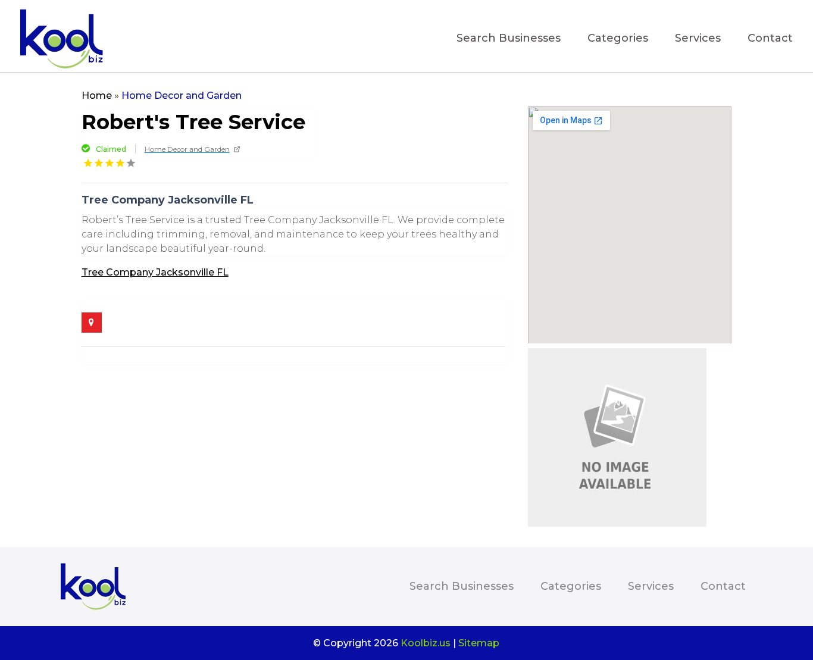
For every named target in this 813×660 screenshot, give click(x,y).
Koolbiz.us (426, 643)
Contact (770, 39)
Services (698, 39)
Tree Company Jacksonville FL (155, 272)
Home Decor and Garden (181, 95)
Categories (617, 39)
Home (97, 95)
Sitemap (478, 643)
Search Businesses (508, 39)
